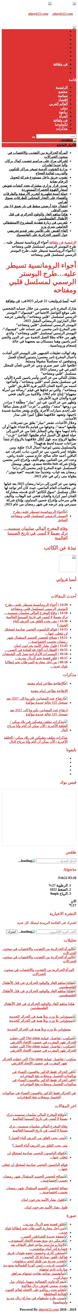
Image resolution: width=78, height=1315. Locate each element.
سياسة (63, 39)
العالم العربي (58, 47)
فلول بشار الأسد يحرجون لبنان (35, 646)
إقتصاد (63, 43)
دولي (64, 52)
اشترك (12, 931)
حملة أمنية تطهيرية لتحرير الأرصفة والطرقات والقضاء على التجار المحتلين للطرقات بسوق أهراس (35, 198)
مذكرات (62, 72)
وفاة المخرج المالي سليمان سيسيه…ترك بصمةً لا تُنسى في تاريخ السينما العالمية (36, 533)
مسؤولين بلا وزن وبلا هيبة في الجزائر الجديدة (39, 1029)
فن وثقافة (60, 64)
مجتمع (63, 35)
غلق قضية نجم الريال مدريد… (36, 658)
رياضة (63, 56)
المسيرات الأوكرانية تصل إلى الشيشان (29, 654)
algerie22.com (49, 1309)
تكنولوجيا (61, 68)
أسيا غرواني (61, 301)
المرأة (63, 60)
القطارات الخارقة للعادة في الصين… (31, 650)
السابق (63, 520)
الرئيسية (62, 31)
